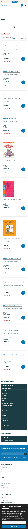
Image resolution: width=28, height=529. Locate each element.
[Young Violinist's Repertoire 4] (14, 259)
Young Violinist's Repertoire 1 (11, 238)
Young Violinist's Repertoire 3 (11, 74)
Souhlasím (14, 526)
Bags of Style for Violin (9, 160)
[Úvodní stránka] (6, 5)
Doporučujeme (8, 440)
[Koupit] (23, 59)
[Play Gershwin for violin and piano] (14, 355)
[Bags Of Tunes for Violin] (14, 119)
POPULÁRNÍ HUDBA (7, 385)
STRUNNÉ (4, 395)
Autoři (2, 474)
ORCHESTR (5, 420)
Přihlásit (25, 454)
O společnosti (4, 487)
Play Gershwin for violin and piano (13, 358)
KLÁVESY (4, 390)
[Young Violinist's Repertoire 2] (14, 95)
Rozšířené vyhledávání (7, 469)
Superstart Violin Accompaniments (13, 285)
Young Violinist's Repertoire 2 (11, 98)
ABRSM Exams (6, 408)
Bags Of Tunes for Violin (10, 121)
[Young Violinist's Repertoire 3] (14, 72)
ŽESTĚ (3, 400)
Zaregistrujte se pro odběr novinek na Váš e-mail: (14, 449)
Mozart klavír (4, 467)
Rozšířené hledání (15, 2)
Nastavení (14, 523)
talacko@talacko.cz (10, 502)
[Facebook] (1, 1)
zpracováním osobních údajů (18, 457)
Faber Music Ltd (5, 33)
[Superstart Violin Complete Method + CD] (14, 46)
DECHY (4, 398)
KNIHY (4, 415)
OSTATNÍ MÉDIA (6, 423)
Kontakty (3, 472)
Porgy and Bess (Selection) (10, 333)
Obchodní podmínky (6, 481)
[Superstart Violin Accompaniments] (14, 282)
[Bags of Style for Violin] (14, 150)
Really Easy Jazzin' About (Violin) (12, 199)
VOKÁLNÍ (4, 410)
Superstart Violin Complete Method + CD (13, 50)
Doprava (3, 485)
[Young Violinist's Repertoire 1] (14, 228)
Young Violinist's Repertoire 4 (11, 261)
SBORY (4, 413)
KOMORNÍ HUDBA (7, 405)
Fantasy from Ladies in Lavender (12, 308)
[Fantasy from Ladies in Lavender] (14, 306)
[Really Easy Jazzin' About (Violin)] (14, 189)
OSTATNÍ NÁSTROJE (7, 403)
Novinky (6, 437)
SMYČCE (4, 393)
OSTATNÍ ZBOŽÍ (6, 425)
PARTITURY (5, 418)
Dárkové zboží (6, 388)
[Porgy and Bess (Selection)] (14, 330)
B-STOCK (4, 428)
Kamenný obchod (5, 483)
